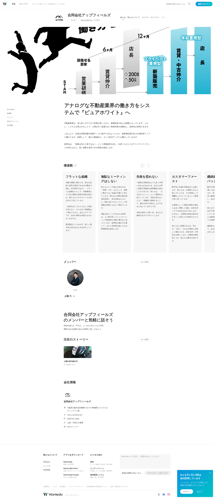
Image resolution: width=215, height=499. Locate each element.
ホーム (123, 17)
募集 (163, 17)
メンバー (145, 17)
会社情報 (10, 125)
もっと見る (145, 262)
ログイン (186, 491)
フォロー (74, 20)
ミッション (10, 109)
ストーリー (155, 17)
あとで (199, 491)
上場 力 (68, 296)
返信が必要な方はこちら (131, 473)
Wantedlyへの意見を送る (157, 473)
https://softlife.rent (86, 20)
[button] (50, 454)
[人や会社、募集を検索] (189, 3)
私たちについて (134, 17)
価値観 (9, 113)
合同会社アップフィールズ (89, 15)
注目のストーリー (13, 121)
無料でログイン (204, 4)
